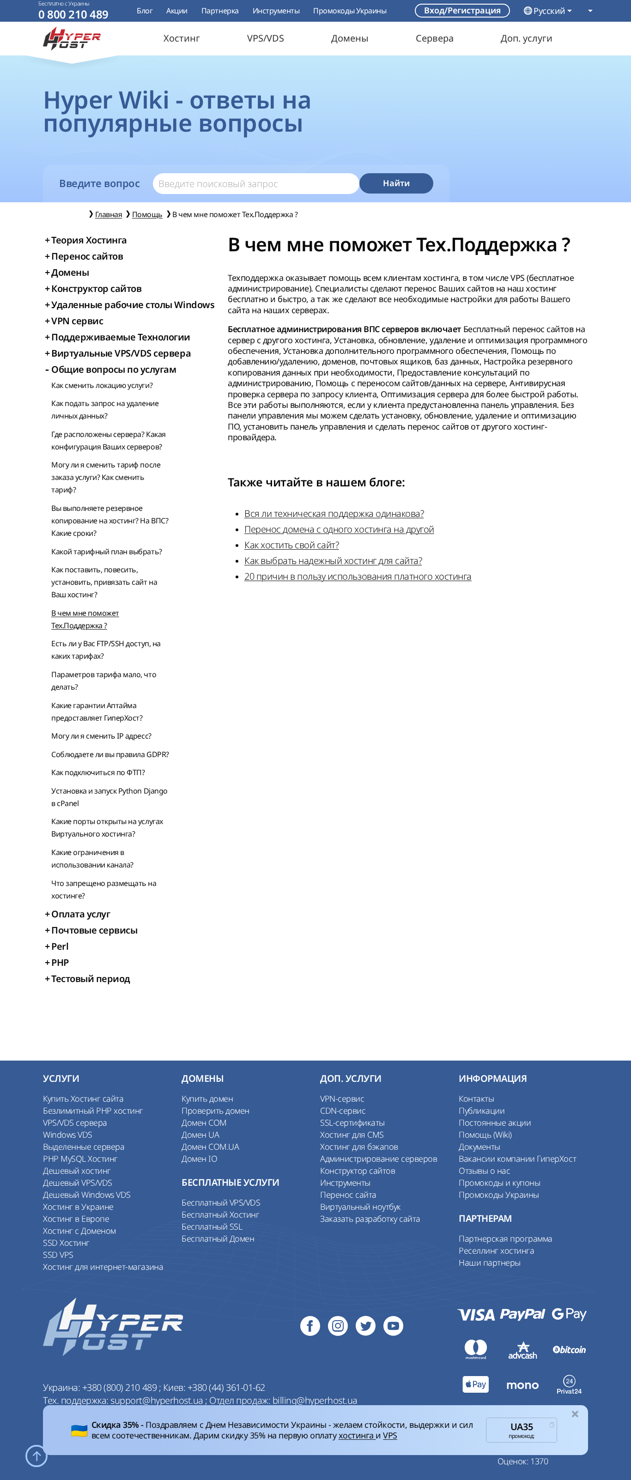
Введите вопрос (99, 183)
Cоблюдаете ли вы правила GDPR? (110, 754)
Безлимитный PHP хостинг (93, 1110)
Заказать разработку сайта (370, 1218)
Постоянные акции (495, 1122)
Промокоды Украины (349, 11)
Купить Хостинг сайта (83, 1098)
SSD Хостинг (66, 1242)
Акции (177, 11)
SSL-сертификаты (352, 1122)
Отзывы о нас (484, 1170)
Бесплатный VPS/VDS (221, 1202)
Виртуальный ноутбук (360, 1206)
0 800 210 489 (73, 14)
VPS (390, 1435)
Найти (396, 183)
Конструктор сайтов (357, 1170)
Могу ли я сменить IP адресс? (101, 736)
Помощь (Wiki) (485, 1134)
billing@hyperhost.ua (315, 1400)
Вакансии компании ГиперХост (517, 1158)
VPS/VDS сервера (75, 1122)
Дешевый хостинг (77, 1170)
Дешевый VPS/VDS (77, 1182)
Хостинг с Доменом (79, 1230)
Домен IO (199, 1158)
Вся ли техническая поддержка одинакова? (334, 513)
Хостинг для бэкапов (359, 1146)
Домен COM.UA (210, 1146)
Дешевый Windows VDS (87, 1194)
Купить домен (207, 1098)
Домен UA (200, 1134)
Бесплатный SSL (212, 1226)
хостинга (357, 1435)
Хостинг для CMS (352, 1134)
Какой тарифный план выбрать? (106, 551)
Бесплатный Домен (218, 1238)
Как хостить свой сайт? (291, 545)
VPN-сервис (342, 1098)
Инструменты (276, 11)
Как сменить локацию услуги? (101, 385)
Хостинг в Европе (76, 1218)
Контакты (476, 1098)
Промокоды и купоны (499, 1182)
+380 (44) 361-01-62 (226, 1387)
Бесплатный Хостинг (220, 1214)
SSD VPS (58, 1254)
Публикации (481, 1110)
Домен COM (204, 1122)
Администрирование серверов (378, 1158)
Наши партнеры (490, 1262)
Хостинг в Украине (78, 1206)
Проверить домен (215, 1110)
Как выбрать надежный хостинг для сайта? (333, 560)
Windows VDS (67, 1134)
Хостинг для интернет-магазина (103, 1266)
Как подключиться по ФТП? (98, 772)
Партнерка (220, 11)
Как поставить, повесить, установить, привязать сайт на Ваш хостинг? (104, 582)
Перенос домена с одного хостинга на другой (339, 529)
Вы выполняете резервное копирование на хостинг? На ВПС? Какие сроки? (109, 520)
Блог (144, 11)
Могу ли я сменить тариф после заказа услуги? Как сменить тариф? (105, 477)
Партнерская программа (505, 1238)
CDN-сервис (342, 1110)
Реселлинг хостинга (496, 1250)
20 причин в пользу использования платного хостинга (358, 576)
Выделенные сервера (83, 1146)
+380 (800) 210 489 (120, 1387)
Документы (479, 1146)
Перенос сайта (348, 1194)
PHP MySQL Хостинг (80, 1158)
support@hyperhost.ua (157, 1400)
